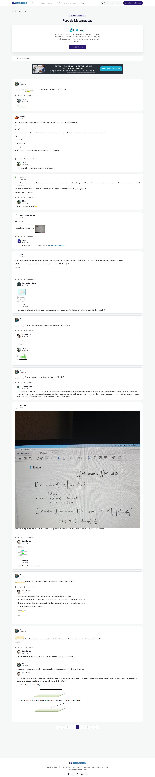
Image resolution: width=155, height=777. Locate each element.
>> (97, 727)
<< (58, 727)
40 (89, 727)
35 (69, 727)
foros (43, 3)
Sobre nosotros (52, 767)
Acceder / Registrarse (133, 3)
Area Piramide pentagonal (56, 245)
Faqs (85, 769)
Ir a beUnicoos (77, 47)
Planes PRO (66, 767)
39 (85, 727)
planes (50, 3)
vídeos (33, 3)
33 (62, 727)
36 (73, 727)
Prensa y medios (77, 767)
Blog (60, 767)
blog (82, 3)
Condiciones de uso (102, 767)
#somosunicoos (70, 3)
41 (93, 727)
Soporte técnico (89, 767)
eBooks (58, 3)
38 (81, 727)
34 (66, 727)
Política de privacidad (75, 769)
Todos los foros (19, 11)
